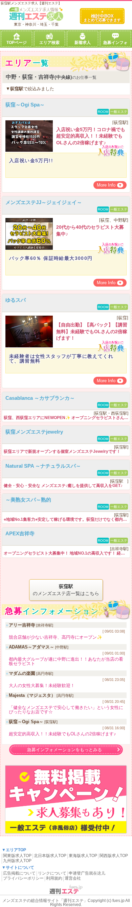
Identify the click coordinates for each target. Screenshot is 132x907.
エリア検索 (49, 42)
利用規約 (54, 878)
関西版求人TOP (114, 855)
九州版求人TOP (17, 860)
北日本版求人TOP (50, 855)
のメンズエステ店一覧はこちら (66, 590)
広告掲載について (19, 873)
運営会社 (73, 878)
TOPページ (16, 42)
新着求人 (82, 42)
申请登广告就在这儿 (87, 873)
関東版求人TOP (17, 855)
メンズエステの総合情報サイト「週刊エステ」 (45, 900)
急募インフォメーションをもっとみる (64, 749)
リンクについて (52, 873)
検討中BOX (102, 18)
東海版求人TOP (83, 855)
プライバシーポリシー (23, 878)
